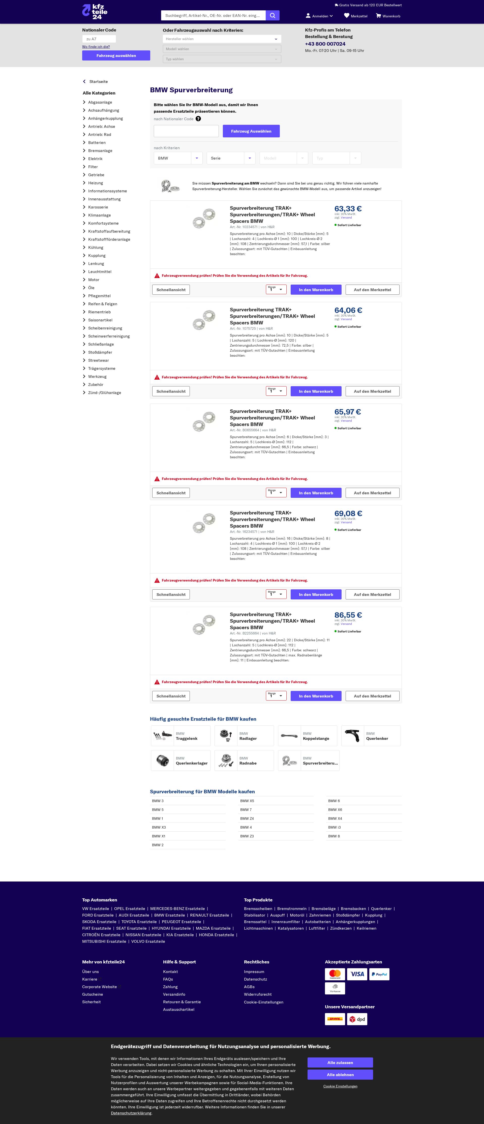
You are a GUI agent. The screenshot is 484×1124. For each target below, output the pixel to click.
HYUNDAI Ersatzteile (171, 928)
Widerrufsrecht (258, 994)
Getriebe (96, 174)
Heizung (95, 182)
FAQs (168, 979)
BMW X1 (158, 836)
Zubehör (95, 384)
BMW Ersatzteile (204, 80)
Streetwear (98, 360)
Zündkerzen (341, 928)
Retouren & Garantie (182, 1001)
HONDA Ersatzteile (216, 934)
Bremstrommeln (292, 908)
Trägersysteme (101, 368)
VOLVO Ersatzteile (148, 941)
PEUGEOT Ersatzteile (181, 921)
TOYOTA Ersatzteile (139, 921)
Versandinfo (174, 994)
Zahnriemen (320, 915)
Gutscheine (92, 994)
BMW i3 (334, 827)
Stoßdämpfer (100, 352)
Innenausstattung (104, 198)
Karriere (89, 979)
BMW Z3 (247, 836)
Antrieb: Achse (101, 126)
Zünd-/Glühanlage (104, 392)
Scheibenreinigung (105, 327)
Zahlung (170, 986)
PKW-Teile (159, 80)
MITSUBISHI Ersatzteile (104, 941)
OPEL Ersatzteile (129, 908)
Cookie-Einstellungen (263, 1002)
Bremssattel (255, 921)
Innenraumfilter (285, 921)
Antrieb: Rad (99, 134)
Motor (93, 279)
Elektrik (95, 158)
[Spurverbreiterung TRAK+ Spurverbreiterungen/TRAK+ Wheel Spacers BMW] (204, 218)
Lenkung (96, 263)
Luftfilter (317, 928)
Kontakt (170, 971)
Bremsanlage (100, 150)
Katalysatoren (291, 928)
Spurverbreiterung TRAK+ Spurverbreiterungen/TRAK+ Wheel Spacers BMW (272, 214)
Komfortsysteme (103, 223)
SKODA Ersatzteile (99, 921)
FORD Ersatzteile (98, 915)
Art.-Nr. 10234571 (252, 227)
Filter (93, 166)
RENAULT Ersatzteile (209, 915)
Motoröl (297, 915)
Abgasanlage (100, 102)
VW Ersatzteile (95, 908)
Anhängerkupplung (105, 118)
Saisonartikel (100, 319)
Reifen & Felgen (102, 303)
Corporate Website (99, 986)
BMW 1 (157, 818)
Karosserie (98, 206)
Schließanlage (101, 344)
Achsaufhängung (103, 110)
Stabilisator (254, 915)
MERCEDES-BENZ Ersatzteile (177, 908)
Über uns (90, 971)
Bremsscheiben (258, 908)
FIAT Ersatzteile (96, 928)
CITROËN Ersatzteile (101, 934)
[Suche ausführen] (273, 15)
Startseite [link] (98, 81)
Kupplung (97, 255)
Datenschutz (255, 979)
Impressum (254, 971)
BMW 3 (158, 801)
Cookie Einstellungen (340, 1086)
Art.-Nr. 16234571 (252, 531)
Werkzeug (97, 376)
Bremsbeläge (324, 908)
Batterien (97, 142)
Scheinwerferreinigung (109, 336)
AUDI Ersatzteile (134, 915)
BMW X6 (335, 809)
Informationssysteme (107, 190)
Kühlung (95, 247)
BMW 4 (246, 827)
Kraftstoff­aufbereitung (109, 231)
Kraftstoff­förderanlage (109, 239)
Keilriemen (366, 928)
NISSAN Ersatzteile (143, 934)
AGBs (249, 986)
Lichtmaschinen (258, 928)
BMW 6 (334, 801)
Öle (91, 287)
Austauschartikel (178, 1009)
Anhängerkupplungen (355, 921)
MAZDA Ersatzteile (213, 928)
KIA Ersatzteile (180, 934)
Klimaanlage (99, 215)
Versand (346, 217)
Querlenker (381, 908)
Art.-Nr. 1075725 (251, 328)
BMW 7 (246, 809)
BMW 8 (334, 836)
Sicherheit (91, 1001)
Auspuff (277, 915)
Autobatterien (318, 921)
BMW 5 (158, 809)
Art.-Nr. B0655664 (253, 430)
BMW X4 (335, 818)
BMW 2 (158, 845)
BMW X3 (159, 827)
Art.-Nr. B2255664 (253, 633)
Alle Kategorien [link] (99, 93)
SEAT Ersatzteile (131, 928)
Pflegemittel (99, 295)
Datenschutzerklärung (131, 1112)
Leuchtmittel (99, 271)
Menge (272, 287)
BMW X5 (247, 801)
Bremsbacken (353, 908)
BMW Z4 (247, 818)
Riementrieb (99, 311)
